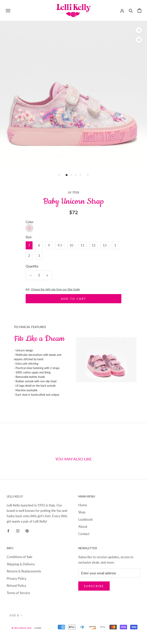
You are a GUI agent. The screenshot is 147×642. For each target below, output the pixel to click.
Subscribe (94, 586)
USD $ (14, 615)
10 (71, 245)
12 (94, 245)
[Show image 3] (76, 175)
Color (29, 222)
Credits (37, 627)
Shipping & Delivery (21, 564)
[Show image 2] (71, 175)
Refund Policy (16, 586)
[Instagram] (17, 530)
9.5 (60, 245)
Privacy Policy (16, 578)
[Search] (131, 10)
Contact (83, 534)
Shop (82, 512)
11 (82, 245)
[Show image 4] (80, 175)
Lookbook (85, 519)
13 (105, 245)
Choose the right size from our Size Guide (55, 289)
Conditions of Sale (19, 557)
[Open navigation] (8, 10)
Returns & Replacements (24, 571)
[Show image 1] (67, 175)
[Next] (87, 175)
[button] (29, 228)
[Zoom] (139, 30)
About (82, 526)
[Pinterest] (27, 530)
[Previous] (59, 175)
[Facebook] (8, 530)
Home (82, 505)
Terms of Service (18, 593)
